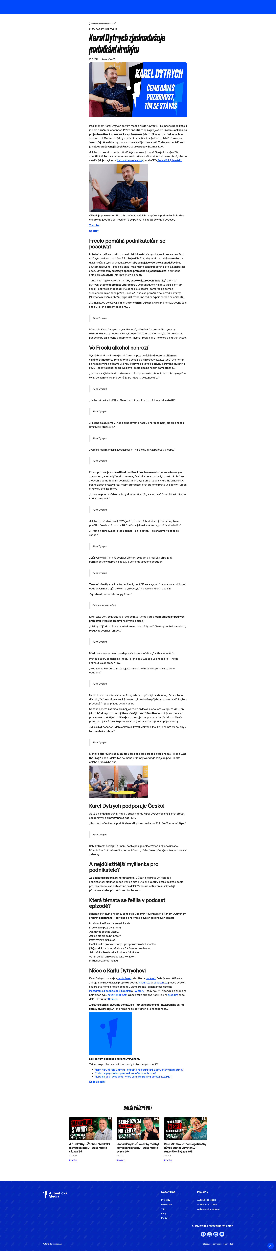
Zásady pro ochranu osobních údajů (218, 1244)
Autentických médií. (169, 160)
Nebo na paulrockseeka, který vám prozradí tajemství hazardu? (133, 1076)
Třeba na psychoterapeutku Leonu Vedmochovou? (125, 1073)
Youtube (94, 225)
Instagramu (96, 990)
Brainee (113, 999)
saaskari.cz (161, 982)
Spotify (93, 230)
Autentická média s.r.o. (52, 1244)
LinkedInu (125, 990)
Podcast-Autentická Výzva (103, 24)
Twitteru (138, 990)
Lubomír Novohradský (130, 160)
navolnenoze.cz (117, 994)
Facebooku (111, 990)
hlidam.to (144, 982)
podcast (150, 978)
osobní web (124, 978)
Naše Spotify (97, 1081)
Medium (173, 994)
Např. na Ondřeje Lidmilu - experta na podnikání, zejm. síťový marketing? (139, 1069)
